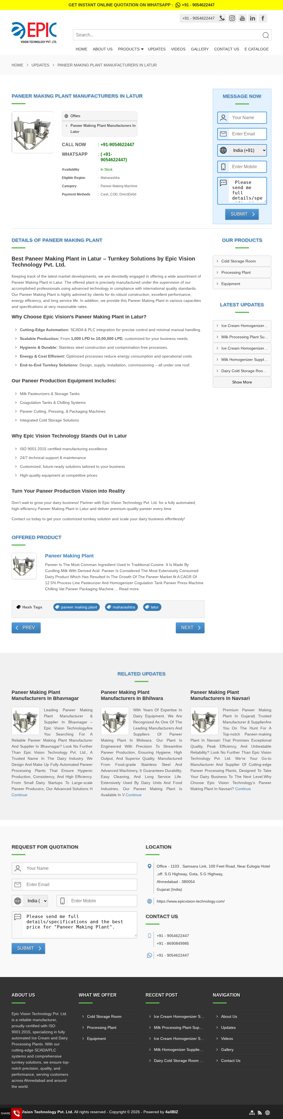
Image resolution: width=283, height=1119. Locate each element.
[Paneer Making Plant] (24, 566)
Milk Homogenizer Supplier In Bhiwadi (246, 359)
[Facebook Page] (262, 18)
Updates (157, 49)
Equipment (230, 283)
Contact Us (226, 49)
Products (129, 49)
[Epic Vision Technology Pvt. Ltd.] (42, 32)
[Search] (265, 35)
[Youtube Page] (242, 18)
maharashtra (124, 607)
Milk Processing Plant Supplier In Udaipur (246, 337)
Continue (19, 795)
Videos (178, 49)
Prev (29, 627)
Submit (239, 214)
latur (155, 607)
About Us (102, 49)
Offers (75, 116)
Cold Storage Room (238, 261)
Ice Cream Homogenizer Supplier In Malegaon (246, 325)
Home (81, 49)
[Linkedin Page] (252, 18)
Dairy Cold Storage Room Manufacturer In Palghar (246, 371)
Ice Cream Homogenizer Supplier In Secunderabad (246, 348)
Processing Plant (236, 272)
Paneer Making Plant (69, 556)
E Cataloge (257, 49)
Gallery (200, 49)
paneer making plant (79, 607)
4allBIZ (171, 1112)
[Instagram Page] (232, 18)
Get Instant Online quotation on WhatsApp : (141, 4)
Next (187, 627)
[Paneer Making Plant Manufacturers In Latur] (33, 132)
